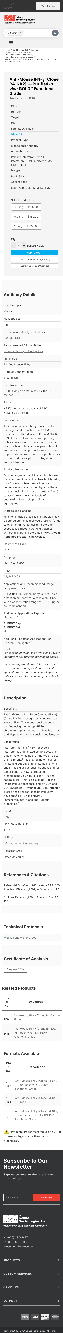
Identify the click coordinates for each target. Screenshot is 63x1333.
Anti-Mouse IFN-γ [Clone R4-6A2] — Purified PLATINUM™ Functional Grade (37, 1032)
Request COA (15, 969)
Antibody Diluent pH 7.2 (23, 351)
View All (16, 134)
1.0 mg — (26, 207)
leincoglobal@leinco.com (19, 1246)
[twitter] (10, 1231)
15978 (7, 830)
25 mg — (26, 226)
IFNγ (6, 817)
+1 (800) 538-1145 (15, 1242)
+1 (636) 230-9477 (15, 1237)
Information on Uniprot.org (21, 843)
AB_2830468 (12, 576)
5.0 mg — (26, 216)
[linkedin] (15, 1231)
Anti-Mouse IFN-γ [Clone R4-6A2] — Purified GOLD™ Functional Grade (36, 1084)
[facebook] (4, 1231)
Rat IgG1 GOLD (13, 338)
